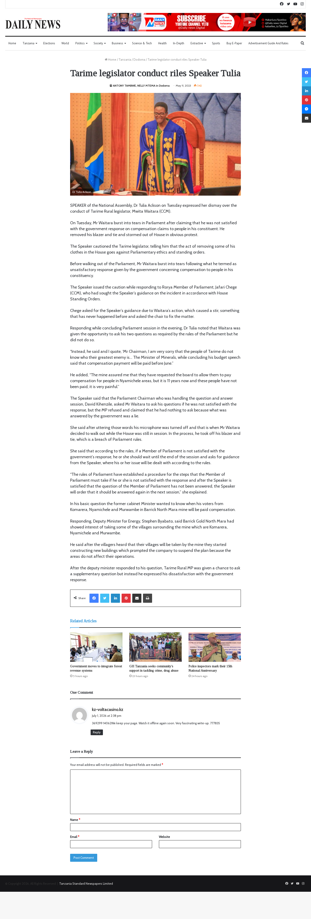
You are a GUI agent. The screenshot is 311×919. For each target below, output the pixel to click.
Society (98, 43)
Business (117, 43)
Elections (49, 43)
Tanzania (28, 43)
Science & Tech (142, 43)
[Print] (147, 598)
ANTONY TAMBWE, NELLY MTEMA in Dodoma (141, 85)
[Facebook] (94, 598)
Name (75, 820)
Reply (97, 732)
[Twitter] (104, 598)
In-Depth (178, 43)
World (65, 43)
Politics (80, 43)
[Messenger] (306, 109)
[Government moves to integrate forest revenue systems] (96, 647)
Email (74, 837)
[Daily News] (33, 23)
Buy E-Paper (234, 43)
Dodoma (139, 59)
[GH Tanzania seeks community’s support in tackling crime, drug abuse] (155, 647)
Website (164, 837)
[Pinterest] (126, 598)
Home (12, 43)
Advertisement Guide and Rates (268, 43)
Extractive (197, 43)
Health (162, 43)
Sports (216, 43)
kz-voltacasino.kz (107, 709)
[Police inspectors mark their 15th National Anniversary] (215, 647)
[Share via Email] (136, 598)
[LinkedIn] (115, 598)
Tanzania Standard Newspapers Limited (86, 883)
